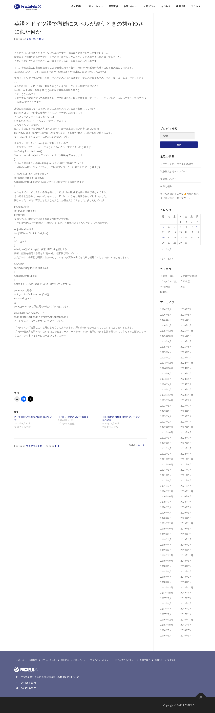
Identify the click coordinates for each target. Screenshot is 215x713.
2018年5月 (186, 571)
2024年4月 (166, 384)
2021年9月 (186, 464)
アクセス (196, 6)
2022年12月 (166, 427)
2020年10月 (166, 496)
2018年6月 (166, 571)
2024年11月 (186, 362)
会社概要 (76, 6)
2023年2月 (166, 421)
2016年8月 (166, 630)
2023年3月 (186, 416)
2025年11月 (186, 330)
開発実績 (113, 6)
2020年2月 (166, 518)
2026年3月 (186, 320)
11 (197, 227)
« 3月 (163, 258)
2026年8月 (166, 309)
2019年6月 (166, 539)
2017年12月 (166, 587)
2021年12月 (166, 459)
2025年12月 (166, 330)
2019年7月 (186, 534)
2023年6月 (166, 411)
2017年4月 (166, 608)
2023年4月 (166, 416)
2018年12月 (166, 555)
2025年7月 (186, 341)
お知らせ (165, 6)
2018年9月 (186, 560)
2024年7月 (186, 373)
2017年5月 (186, 603)
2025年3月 (186, 352)
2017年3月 (186, 608)
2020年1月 (186, 518)
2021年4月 (166, 480)
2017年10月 (166, 592)
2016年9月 (186, 624)
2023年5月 (186, 411)
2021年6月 (166, 475)
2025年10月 (166, 336)
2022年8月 (166, 437)
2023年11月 (186, 394)
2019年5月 (186, 539)
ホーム (21, 660)
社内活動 (165, 286)
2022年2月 (166, 453)
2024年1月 (186, 389)
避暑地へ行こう (168, 178)
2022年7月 (186, 437)
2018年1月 (186, 582)
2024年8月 (166, 373)
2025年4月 (166, 352)
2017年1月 (186, 614)
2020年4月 (166, 512)
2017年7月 (186, 598)
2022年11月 (186, 427)
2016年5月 (186, 635)
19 (163, 237)
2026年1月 (186, 325)
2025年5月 (186, 346)
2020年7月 (186, 501)
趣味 (182, 286)
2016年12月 (166, 619)
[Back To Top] (201, 697)
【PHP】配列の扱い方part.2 (73, 416)
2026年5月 (186, 314)
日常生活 (185, 281)
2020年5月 (186, 507)
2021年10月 (166, 464)
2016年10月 (166, 624)
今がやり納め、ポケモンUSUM (176, 163)
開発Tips (164, 292)
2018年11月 (186, 555)
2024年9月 (186, 368)
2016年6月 (166, 635)
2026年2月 (166, 325)
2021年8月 (166, 469)
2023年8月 (166, 405)
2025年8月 (166, 341)
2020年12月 (166, 491)
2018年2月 (166, 582)
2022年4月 (166, 448)
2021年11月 (186, 459)
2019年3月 (186, 544)
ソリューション (95, 6)
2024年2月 (166, 389)
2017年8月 (166, 598)
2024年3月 (186, 384)
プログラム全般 (34, 446)
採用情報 (181, 6)
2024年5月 (186, 378)
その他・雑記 (167, 276)
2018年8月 (166, 566)
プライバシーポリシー (100, 660)
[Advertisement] (42, 363)
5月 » (170, 258)
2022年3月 (186, 448)
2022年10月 (166, 432)
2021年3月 (186, 480)
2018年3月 (186, 576)
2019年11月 (186, 523)
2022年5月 (186, 443)
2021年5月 (186, 475)
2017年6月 (166, 603)
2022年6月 (166, 443)
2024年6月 (166, 378)
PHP (57, 446)
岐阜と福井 (166, 186)
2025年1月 (186, 357)
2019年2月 (166, 550)
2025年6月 (166, 346)
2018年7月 (186, 566)
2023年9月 (186, 400)
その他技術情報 (188, 276)
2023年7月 (186, 405)
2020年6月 (166, 507)
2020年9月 (186, 496)
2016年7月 (186, 630)
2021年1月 (186, 485)
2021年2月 (166, 485)
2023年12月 (166, 394)
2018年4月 (166, 576)
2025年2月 (166, 357)
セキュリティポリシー (125, 660)
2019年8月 (166, 534)
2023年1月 (186, 421)
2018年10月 (166, 560)
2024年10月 (166, 368)
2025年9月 (186, 336)
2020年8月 (166, 501)
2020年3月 (186, 512)
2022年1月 (186, 453)
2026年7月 (186, 309)
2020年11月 (186, 491)
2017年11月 (186, 587)
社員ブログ (149, 6)
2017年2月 (166, 614)
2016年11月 (186, 619)
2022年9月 (186, 432)
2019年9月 (186, 528)
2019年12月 (166, 523)
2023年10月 (166, 400)
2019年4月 (166, 544)
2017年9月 (186, 592)
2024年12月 (166, 362)
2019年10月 (166, 528)
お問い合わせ (131, 6)
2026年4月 (166, 320)
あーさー (142, 445)
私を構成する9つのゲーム (173, 171)
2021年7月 (186, 469)
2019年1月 (186, 550)
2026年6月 (166, 314)
